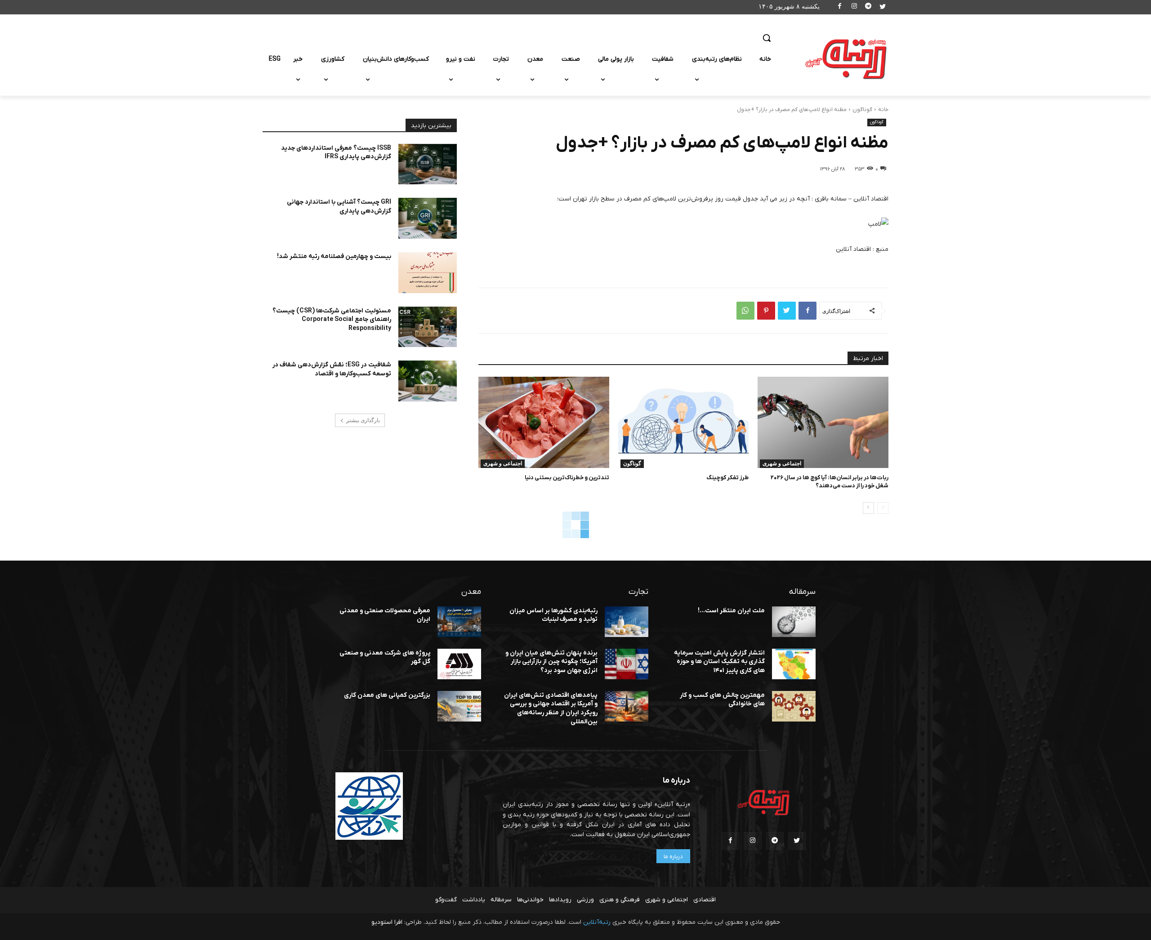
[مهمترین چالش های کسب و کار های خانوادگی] (794, 706)
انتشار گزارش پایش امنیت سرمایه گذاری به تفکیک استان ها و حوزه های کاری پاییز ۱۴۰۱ (719, 662)
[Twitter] (882, 7)
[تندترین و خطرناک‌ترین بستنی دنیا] (543, 422)
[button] (766, 38)
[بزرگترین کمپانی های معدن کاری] (459, 706)
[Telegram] (868, 7)
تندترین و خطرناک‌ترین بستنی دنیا (567, 477)
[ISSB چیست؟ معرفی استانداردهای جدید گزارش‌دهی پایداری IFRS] (427, 164)
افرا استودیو (386, 922)
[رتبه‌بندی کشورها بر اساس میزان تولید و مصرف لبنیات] (626, 621)
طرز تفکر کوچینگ (727, 477)
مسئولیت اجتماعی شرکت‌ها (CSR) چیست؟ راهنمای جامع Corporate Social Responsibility (331, 320)
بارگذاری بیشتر (363, 420)
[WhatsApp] (745, 311)
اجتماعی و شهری (782, 463)
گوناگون (862, 109)
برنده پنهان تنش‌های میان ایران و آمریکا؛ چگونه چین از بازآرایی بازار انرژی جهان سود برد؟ (551, 662)
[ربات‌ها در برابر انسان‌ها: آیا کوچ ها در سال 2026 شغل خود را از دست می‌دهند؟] (823, 422)
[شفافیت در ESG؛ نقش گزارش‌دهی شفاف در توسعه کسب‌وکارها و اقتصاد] (427, 381)
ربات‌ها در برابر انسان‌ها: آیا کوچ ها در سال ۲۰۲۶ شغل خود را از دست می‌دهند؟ (829, 482)
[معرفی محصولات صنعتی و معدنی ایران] (459, 621)
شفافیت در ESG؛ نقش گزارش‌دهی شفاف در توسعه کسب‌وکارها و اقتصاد (331, 369)
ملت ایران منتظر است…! (731, 610)
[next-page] (868, 508)
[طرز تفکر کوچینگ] (683, 422)
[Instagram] (854, 7)
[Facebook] (840, 7)
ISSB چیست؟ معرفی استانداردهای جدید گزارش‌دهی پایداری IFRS (336, 152)
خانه (883, 109)
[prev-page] (882, 508)
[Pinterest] (766, 311)
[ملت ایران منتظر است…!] (794, 621)
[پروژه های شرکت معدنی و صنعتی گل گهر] (459, 664)
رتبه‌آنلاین (597, 922)
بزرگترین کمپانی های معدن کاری (387, 695)
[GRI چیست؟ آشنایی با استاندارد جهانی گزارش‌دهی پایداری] (427, 218)
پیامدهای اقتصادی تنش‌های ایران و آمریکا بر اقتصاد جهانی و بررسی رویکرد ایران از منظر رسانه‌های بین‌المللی (551, 708)
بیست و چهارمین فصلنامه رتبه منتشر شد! (334, 256)
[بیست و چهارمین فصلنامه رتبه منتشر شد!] (427, 272)
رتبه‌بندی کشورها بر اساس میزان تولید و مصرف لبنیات (553, 615)
